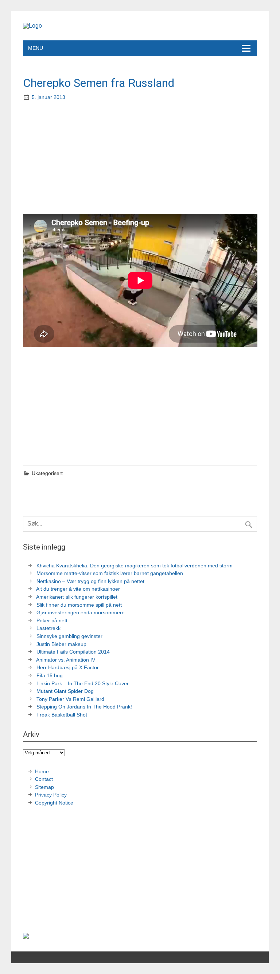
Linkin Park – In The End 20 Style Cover (82, 683)
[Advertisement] (141, 158)
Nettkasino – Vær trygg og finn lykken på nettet (90, 581)
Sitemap (44, 787)
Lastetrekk (48, 628)
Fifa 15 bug (49, 675)
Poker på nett (51, 620)
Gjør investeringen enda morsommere (80, 612)
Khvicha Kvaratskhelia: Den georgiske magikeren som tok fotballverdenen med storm (134, 565)
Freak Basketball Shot (61, 715)
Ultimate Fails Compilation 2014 (73, 652)
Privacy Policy (51, 795)
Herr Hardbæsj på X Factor (67, 667)
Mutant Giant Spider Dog (65, 691)
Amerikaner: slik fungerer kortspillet (76, 597)
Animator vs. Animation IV (65, 660)
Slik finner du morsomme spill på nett (79, 605)
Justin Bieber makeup (61, 644)
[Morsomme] (32, 26)
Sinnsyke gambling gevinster (69, 636)
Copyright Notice (54, 803)
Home (42, 771)
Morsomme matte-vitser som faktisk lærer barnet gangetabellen (109, 573)
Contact (44, 779)
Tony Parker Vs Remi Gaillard (70, 699)
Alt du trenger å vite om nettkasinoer (78, 589)
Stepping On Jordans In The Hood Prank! (84, 707)
